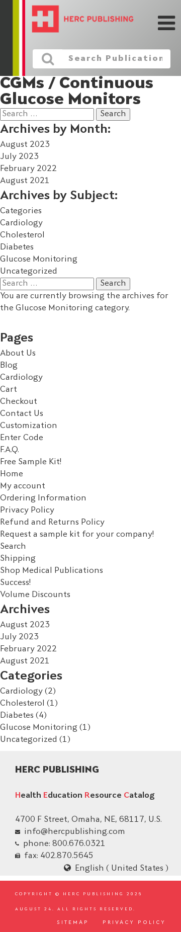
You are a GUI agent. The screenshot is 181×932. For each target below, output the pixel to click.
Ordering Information (43, 498)
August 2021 (25, 181)
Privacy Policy (27, 510)
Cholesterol (22, 235)
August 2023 (25, 145)
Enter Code (21, 438)
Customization (28, 426)
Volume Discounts (35, 595)
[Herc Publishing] (75, 19)
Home (11, 474)
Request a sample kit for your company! (77, 535)
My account (22, 486)
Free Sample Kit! (30, 462)
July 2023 (19, 157)
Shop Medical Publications (51, 571)
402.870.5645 (67, 856)
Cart (8, 390)
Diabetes (17, 247)
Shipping (18, 559)
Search (13, 547)
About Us (18, 354)
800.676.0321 (79, 844)
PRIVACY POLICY (134, 922)
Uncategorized (28, 272)
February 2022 (28, 169)
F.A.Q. (9, 450)
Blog (9, 366)
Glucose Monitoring (38, 260)
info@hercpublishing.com (74, 832)
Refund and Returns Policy (52, 523)
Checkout (18, 402)
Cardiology (21, 223)
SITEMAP (73, 922)
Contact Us (21, 414)
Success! (15, 583)
